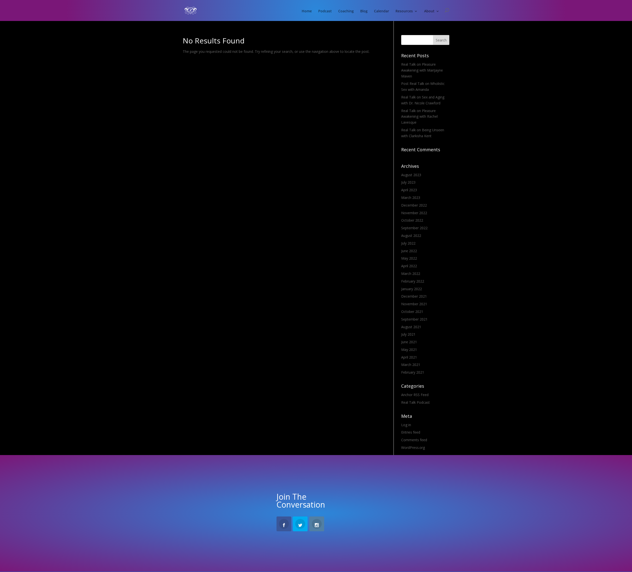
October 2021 (412, 311)
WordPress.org (413, 447)
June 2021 (409, 342)
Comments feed (414, 440)
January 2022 (411, 288)
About (429, 11)
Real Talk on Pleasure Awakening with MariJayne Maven (422, 70)
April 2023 (409, 190)
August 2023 (411, 174)
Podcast (325, 11)
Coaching (346, 11)
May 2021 (409, 349)
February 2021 (412, 372)
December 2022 (414, 205)
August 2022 (411, 235)
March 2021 (410, 364)
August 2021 (411, 326)
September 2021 (414, 319)
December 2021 (414, 296)
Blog (364, 11)
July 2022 (408, 243)
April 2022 (409, 266)
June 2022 (409, 250)
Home (307, 11)
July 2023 (408, 182)
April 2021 (409, 357)
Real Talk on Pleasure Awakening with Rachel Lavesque (419, 116)
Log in (406, 424)
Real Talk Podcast (415, 402)
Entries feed (410, 432)
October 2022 (412, 220)
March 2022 (410, 273)
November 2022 (414, 212)
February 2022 (412, 281)
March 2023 (410, 197)
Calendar (381, 11)
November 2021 (414, 304)
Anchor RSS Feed (415, 394)
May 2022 (409, 258)
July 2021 (408, 334)
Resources (404, 11)
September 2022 (414, 228)
